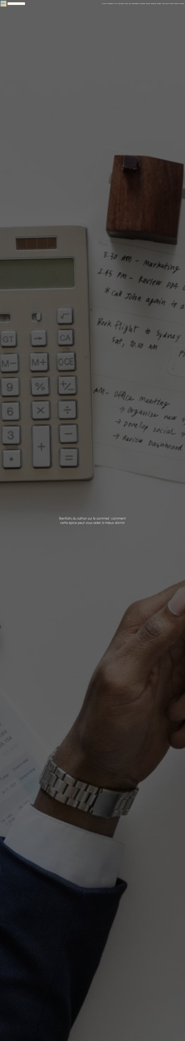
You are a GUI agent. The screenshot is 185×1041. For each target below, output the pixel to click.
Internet (159, 3)
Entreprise (142, 3)
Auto (115, 3)
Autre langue (120, 3)
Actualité (104, 3)
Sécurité (171, 3)
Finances (148, 3)
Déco (130, 3)
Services (176, 3)
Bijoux (126, 3)
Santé (167, 3)
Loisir (163, 3)
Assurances (110, 3)
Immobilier (153, 3)
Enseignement (135, 3)
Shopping (181, 3)
